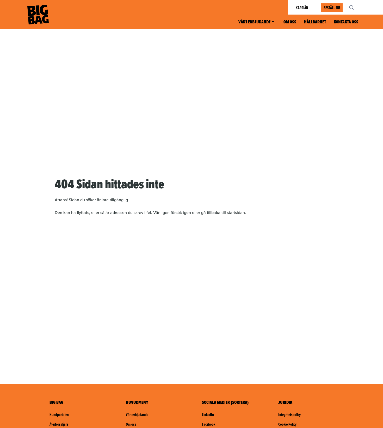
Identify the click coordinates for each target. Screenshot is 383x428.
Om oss (289, 21)
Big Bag (38, 14)
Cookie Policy (287, 424)
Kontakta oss (346, 21)
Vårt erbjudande (254, 21)
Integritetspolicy (289, 415)
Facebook (208, 424)
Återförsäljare (59, 424)
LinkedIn (208, 415)
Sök (354, 7)
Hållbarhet (315, 21)
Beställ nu (332, 8)
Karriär (302, 8)
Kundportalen (59, 415)
